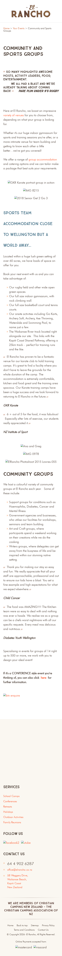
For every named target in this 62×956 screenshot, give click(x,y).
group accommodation (43, 159)
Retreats (7, 807)
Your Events (18, 28)
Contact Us (43, 930)
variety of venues (13, 115)
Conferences (10, 801)
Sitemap (35, 925)
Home (6, 28)
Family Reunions (12, 822)
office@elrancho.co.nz (19, 870)
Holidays (8, 812)
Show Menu (5, 11)
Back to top (22, 925)
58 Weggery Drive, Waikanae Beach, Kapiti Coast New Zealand (18, 881)
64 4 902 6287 (20, 864)
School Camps (11, 796)
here (43, 677)
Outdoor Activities (13, 817)
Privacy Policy (48, 925)
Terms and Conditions (24, 930)
